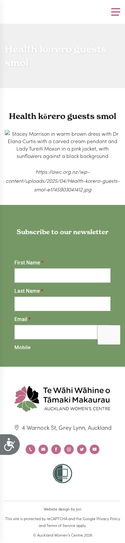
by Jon (76, 508)
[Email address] (43, 449)
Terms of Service (60, 525)
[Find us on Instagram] (69, 449)
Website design (57, 508)
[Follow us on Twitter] (82, 449)
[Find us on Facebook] (56, 449)
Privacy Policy (108, 518)
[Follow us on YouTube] (94, 449)
